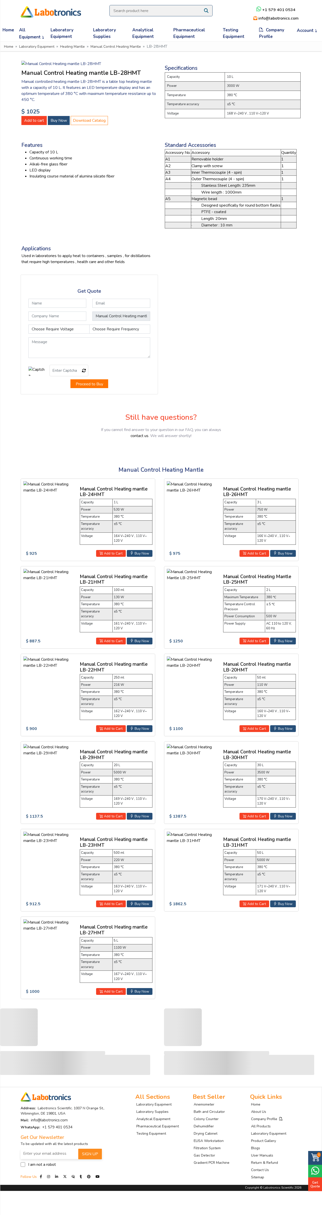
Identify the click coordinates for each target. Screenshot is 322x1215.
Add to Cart (113, 553)
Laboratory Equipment (62, 33)
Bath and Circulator (209, 1111)
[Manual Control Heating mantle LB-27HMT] (48, 925)
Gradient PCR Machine (211, 1162)
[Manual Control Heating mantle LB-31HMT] (192, 837)
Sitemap (257, 1177)
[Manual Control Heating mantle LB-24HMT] (48, 487)
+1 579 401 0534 (278, 10)
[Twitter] (65, 1176)
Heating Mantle (72, 46)
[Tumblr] (81, 1176)
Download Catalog (89, 120)
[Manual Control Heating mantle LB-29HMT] (48, 750)
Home (8, 30)
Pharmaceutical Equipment (189, 33)
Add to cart (34, 120)
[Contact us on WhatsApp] (315, 1170)
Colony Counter (206, 1119)
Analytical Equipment (143, 33)
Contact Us (260, 1170)
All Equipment (30, 33)
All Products (261, 1126)
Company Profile (271, 33)
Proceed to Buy (89, 384)
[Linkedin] (56, 1176)
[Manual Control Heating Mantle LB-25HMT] (192, 574)
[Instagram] (48, 1176)
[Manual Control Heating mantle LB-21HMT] (48, 574)
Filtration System (207, 1148)
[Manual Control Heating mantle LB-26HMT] (192, 487)
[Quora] (74, 1176)
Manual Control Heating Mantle (116, 46)
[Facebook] (41, 1176)
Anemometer (204, 1104)
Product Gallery (263, 1140)
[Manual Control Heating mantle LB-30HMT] (192, 750)
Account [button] (306, 30)
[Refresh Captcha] (84, 371)
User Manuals (262, 1155)
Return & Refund (264, 1162)
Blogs (255, 1148)
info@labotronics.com (277, 18)
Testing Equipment (234, 33)
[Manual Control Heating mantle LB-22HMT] (48, 662)
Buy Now (59, 120)
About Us (258, 1111)
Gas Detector (204, 1155)
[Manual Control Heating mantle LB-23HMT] (48, 837)
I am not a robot (42, 1164)
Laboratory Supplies (104, 33)
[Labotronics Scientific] (51, 8)
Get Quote (315, 1184)
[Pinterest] (89, 1176)
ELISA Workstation (209, 1140)
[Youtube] (98, 1176)
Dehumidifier (204, 1126)
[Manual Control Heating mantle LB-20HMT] (192, 662)
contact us (139, 436)
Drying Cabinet (205, 1133)
